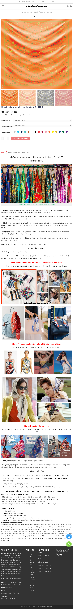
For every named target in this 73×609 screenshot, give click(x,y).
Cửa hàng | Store (32, 562)
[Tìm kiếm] (68, 6)
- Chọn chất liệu (6, 120)
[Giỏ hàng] (71, 6)
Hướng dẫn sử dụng (32, 585)
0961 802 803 (11, 587)
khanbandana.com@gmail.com (11, 593)
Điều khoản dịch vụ (43, 562)
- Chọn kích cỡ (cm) (7, 126)
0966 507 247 (12, 511)
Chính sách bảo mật (44, 559)
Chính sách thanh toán (44, 568)
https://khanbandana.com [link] (17, 515)
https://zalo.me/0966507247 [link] (15, 513)
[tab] (4, 152)
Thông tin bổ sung (14, 152)
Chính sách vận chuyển (45, 565)
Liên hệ (32, 590)
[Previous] (5, 54)
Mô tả (4, 152)
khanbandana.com (46, 606)
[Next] (68, 54)
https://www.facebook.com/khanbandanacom (24, 518)
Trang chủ (24, 12)
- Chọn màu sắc (5, 132)
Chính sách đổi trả (43, 556)
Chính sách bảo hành (44, 571)
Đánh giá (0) (26, 152)
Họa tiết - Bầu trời (46, 12)
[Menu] (2, 6)
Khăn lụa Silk (34, 12)
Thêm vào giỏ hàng (20, 138)
